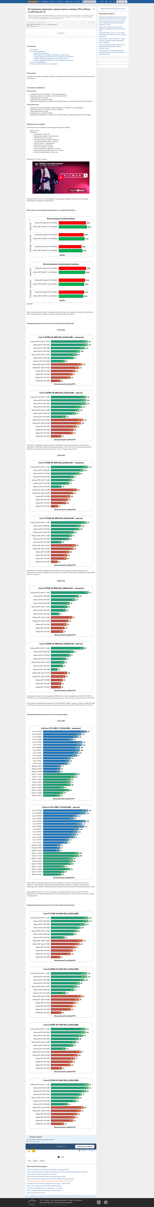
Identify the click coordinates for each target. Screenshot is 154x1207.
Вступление (34, 49)
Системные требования (37, 51)
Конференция (45, 1)
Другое (77, 1)
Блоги (52, 1)
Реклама (70, 1200)
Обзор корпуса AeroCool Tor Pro (36, 1193)
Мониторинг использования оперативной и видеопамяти (51, 55)
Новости (59, 1)
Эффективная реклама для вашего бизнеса (113, 8)
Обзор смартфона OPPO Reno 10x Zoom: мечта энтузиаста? (44, 1190)
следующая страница (85, 1146)
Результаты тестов (34, 1141)
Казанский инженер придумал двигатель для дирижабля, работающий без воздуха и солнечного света (112, 46)
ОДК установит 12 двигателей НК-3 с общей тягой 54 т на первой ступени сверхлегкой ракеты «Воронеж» (112, 40)
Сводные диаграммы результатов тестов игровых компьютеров (54, 60)
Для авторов (78, 1200)
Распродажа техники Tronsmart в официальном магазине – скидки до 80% (48, 1183)
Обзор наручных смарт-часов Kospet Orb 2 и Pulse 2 (42, 1174)
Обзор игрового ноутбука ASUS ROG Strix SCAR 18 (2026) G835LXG (46, 1176)
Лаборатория (68, 1)
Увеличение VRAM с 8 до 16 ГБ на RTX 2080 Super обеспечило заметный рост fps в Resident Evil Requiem (112, 34)
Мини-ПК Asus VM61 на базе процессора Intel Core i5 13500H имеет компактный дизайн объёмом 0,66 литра (112, 23)
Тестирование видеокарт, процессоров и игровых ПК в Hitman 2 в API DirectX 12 (50, 1181)
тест (30, 1160)
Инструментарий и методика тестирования (43, 64)
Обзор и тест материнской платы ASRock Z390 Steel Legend (44, 1186)
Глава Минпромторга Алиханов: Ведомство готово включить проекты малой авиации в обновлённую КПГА (111, 52)
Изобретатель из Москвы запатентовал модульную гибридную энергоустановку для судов (112, 28)
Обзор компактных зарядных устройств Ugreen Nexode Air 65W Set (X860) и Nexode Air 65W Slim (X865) (57, 1172)
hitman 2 (42, 1160)
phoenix (35, 1160)
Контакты (47, 1200)
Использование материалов (59, 1200)
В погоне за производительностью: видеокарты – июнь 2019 (45, 1188)
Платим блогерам (90, 1)
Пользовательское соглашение (63, 1202)
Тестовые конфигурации (38, 62)
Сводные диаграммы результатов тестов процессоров (51, 58)
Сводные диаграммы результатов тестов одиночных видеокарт (53, 56)
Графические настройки (41, 53)
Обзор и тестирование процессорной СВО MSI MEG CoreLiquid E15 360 (48, 1169)
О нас (41, 1200)
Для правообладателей (46, 1202)
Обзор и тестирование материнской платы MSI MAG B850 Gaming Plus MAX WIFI (51, 1179)
